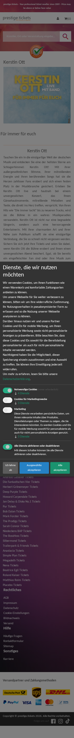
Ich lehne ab (10, 467)
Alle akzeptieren (60, 467)
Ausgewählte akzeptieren (34, 467)
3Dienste (21, 403)
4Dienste (21, 393)
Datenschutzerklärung (16, 379)
